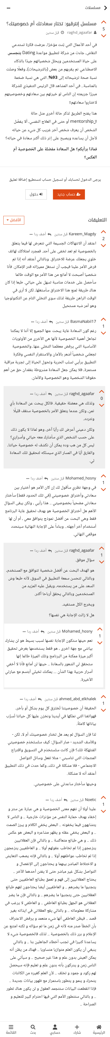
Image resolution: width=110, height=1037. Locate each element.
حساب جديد (66, 194)
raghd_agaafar (80, 33)
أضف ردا (40, 234)
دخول (34, 194)
